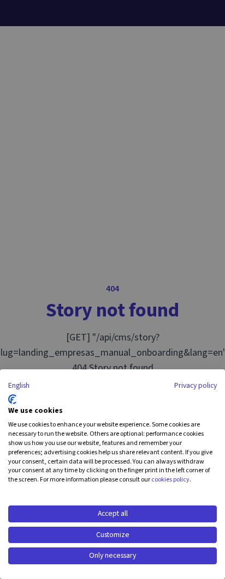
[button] (18, 386)
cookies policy (170, 479)
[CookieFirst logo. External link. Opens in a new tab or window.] (12, 399)
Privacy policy (195, 385)
